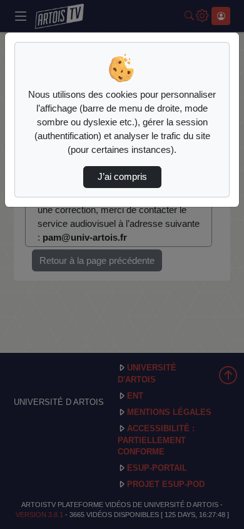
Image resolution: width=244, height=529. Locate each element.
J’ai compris (122, 177)
